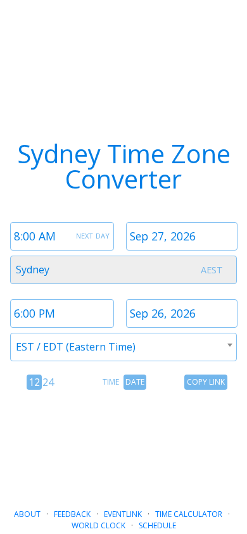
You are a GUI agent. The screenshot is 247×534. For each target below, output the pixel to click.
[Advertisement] (123, 444)
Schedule (157, 525)
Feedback (72, 514)
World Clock (98, 525)
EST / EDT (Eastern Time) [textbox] (76, 347)
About (27, 514)
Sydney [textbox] (32, 269)
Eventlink (123, 514)
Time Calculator (188, 514)
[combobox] (123, 270)
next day (93, 235)
